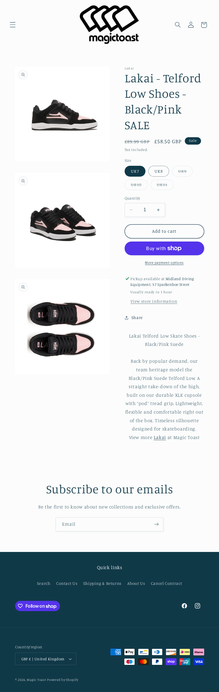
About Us (136, 583)
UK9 (185, 172)
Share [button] (137, 317)
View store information (153, 301)
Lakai (160, 437)
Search (43, 583)
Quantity (132, 198)
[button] (12, 24)
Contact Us (66, 583)
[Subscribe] (156, 524)
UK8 (159, 171)
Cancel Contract (166, 583)
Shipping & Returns (102, 583)
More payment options (164, 262)
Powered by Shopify (62, 680)
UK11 (165, 186)
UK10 (139, 186)
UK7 (135, 171)
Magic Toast (36, 680)
